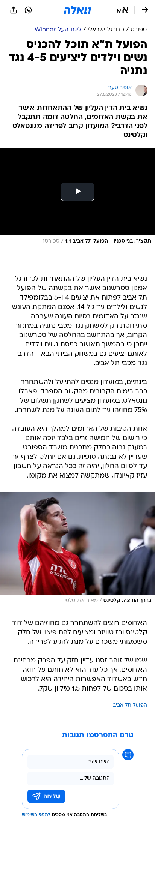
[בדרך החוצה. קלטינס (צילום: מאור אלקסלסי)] (77, 550)
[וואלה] (77, 10)
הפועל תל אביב (130, 705)
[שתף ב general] (13, 10)
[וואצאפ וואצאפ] (28, 10)
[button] (122, 10)
